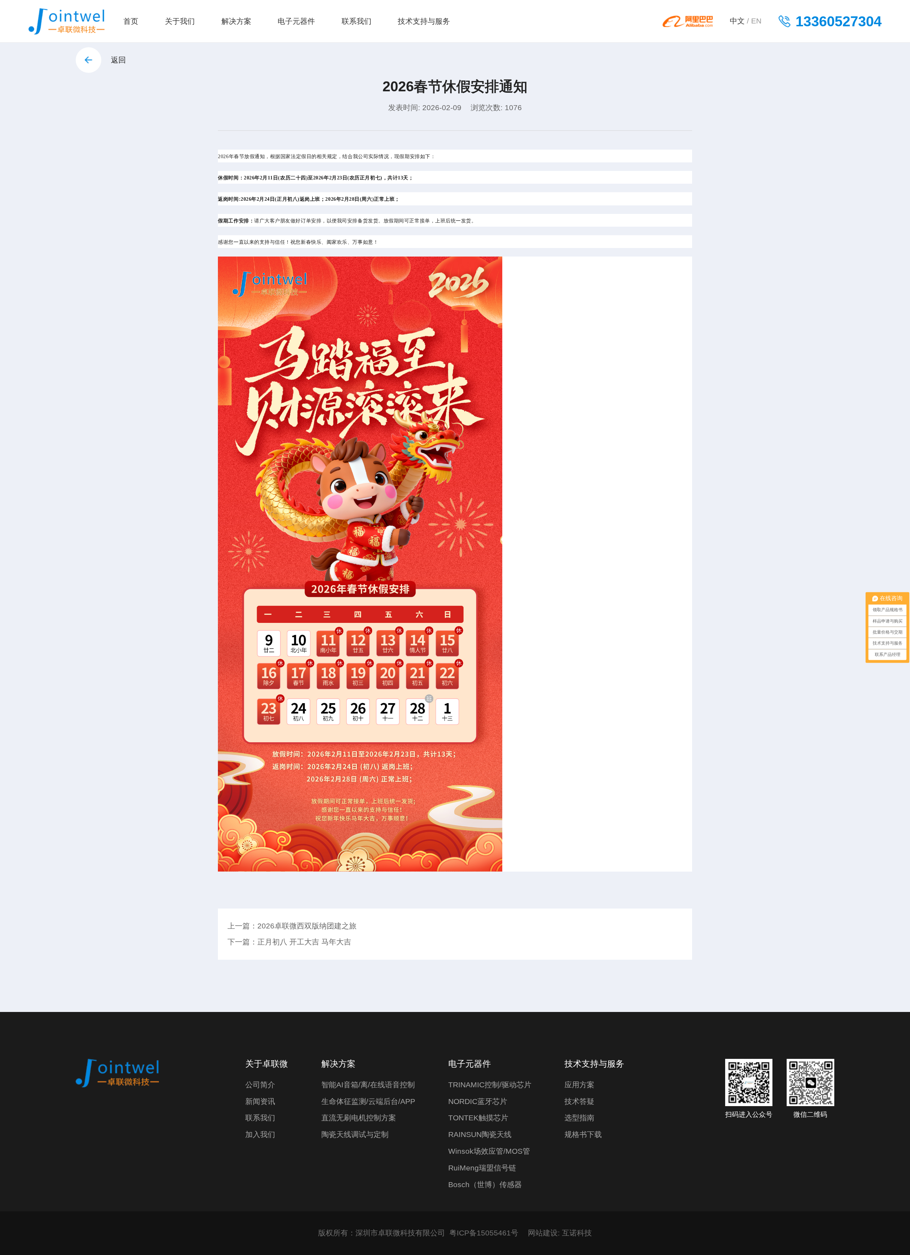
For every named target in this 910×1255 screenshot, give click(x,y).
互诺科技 (577, 1233)
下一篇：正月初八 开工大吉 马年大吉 (289, 942)
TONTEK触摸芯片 (478, 1118)
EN (756, 21)
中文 (737, 21)
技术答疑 (579, 1101)
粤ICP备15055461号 (483, 1233)
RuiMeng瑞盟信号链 (482, 1168)
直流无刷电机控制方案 (358, 1118)
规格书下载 (583, 1134)
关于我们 (180, 21)
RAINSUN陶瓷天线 (480, 1134)
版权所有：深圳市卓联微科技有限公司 (381, 1233)
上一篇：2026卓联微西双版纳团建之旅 (292, 926)
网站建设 (543, 1233)
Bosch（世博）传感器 (485, 1184)
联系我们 (356, 21)
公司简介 (260, 1085)
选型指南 (579, 1118)
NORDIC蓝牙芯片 (477, 1101)
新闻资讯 (260, 1101)
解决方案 (236, 21)
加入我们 (260, 1134)
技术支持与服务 (424, 21)
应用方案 (579, 1085)
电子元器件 (296, 21)
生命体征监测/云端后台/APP (368, 1101)
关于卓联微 (266, 1063)
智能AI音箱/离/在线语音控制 (368, 1085)
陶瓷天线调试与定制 (355, 1134)
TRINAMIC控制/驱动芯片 (489, 1085)
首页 (130, 21)
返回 (118, 60)
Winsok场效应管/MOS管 (489, 1151)
